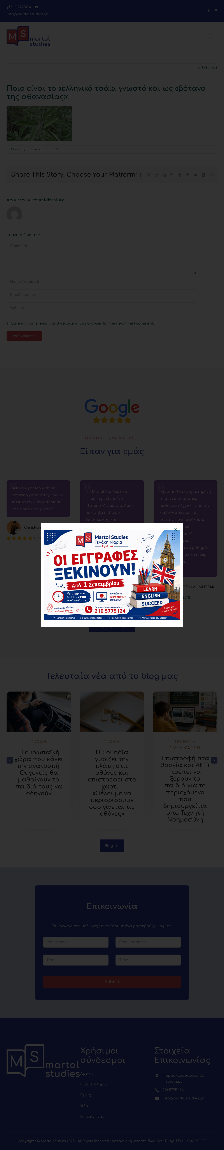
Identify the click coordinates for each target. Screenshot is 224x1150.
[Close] (176, 530)
